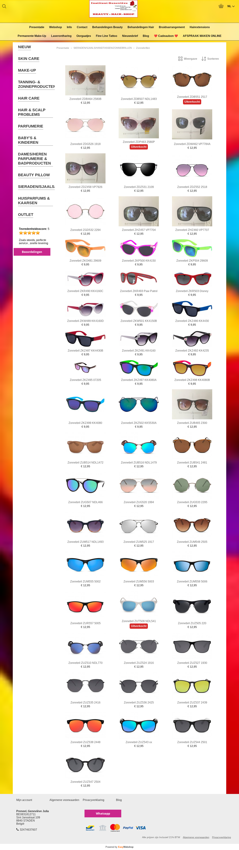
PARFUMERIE (30, 126)
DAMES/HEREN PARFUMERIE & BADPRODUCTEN (34, 158)
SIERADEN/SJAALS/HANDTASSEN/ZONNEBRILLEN (102, 47)
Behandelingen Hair (141, 27)
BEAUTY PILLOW (34, 175)
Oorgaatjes (83, 35)
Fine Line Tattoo (106, 35)
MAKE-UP (27, 70)
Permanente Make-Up (32, 35)
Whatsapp (103, 813)
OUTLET (25, 214)
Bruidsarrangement (172, 27)
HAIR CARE (29, 98)
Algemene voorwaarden (64, 799)
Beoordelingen (32, 252)
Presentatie (36, 27)
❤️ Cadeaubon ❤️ (166, 35)
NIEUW (24, 47)
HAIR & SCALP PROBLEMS (31, 112)
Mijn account (24, 799)
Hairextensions (200, 27)
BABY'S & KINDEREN (28, 140)
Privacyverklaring (93, 799)
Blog (146, 35)
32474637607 (28, 829)
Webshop (55, 27)
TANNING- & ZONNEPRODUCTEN (37, 84)
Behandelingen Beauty (107, 27)
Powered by (119, 847)
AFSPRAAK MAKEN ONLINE (202, 35)
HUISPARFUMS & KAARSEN (34, 200)
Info (69, 27)
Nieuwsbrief (130, 35)
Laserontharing (61, 35)
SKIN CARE (28, 58)
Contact (82, 27)
